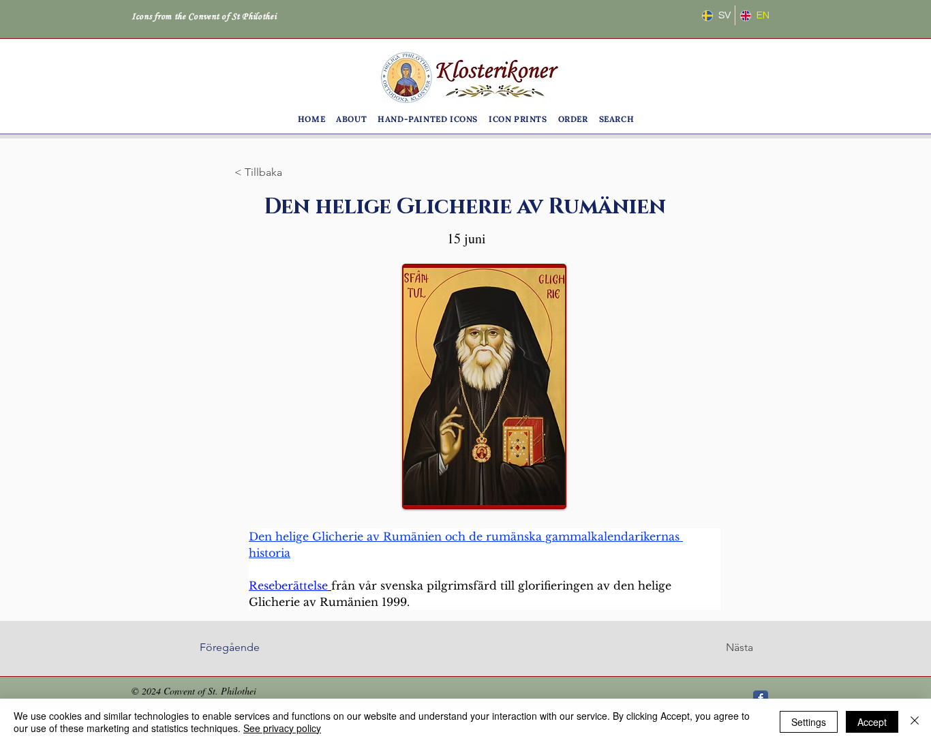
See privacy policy (282, 728)
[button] (351, 119)
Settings (808, 722)
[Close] (914, 722)
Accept (872, 722)
